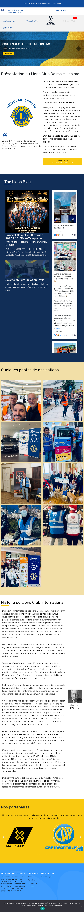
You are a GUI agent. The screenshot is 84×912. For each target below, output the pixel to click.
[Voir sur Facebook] (75, 235)
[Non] (81, 906)
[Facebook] (2, 10)
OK (43, 909)
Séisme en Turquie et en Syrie (24, 280)
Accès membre (60, 10)
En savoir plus (8, 53)
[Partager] (72, 235)
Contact (7, 28)
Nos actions (31, 21)
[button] (3, 837)
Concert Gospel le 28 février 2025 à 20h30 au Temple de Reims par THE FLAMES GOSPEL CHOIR (26, 240)
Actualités (9, 21)
